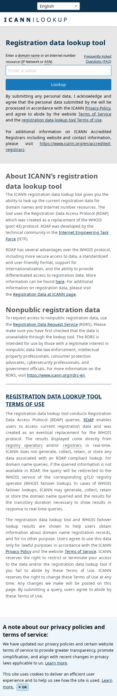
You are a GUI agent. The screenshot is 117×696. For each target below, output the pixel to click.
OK (24, 687)
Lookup (58, 84)
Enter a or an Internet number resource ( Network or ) (41, 58)
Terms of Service (94, 114)
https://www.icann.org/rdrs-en (56, 375)
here (60, 281)
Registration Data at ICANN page (44, 294)
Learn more (56, 663)
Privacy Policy (97, 108)
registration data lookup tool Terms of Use (62, 120)
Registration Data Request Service (45, 324)
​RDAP (88, 419)
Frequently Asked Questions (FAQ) (97, 59)
